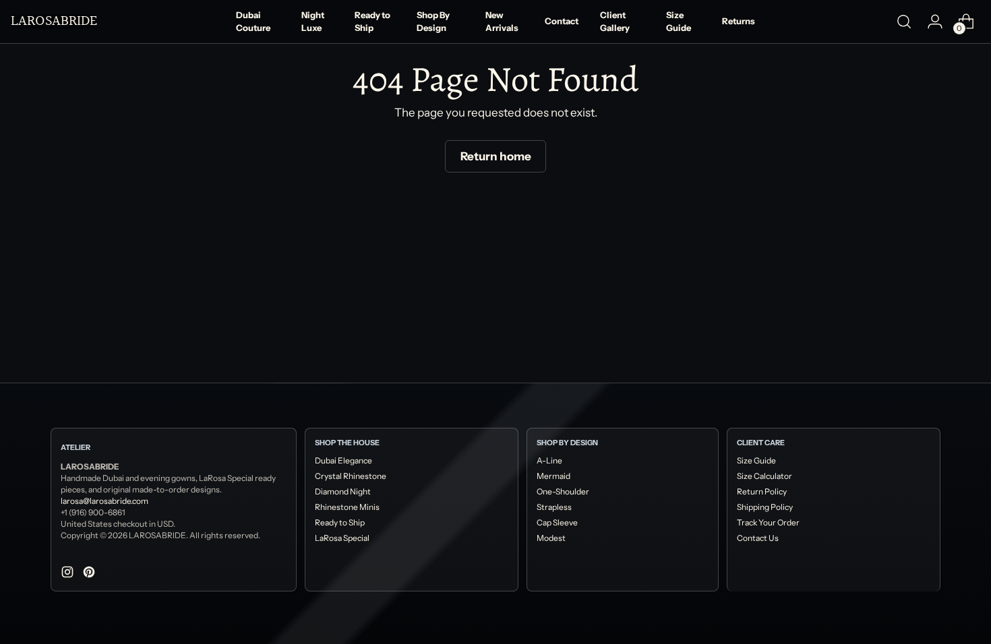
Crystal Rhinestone (350, 476)
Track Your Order (768, 522)
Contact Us (758, 538)
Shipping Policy (765, 507)
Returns (738, 20)
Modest (551, 538)
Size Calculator (764, 476)
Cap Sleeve (557, 522)
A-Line (549, 460)
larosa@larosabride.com (104, 501)
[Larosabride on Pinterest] (90, 574)
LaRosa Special (342, 538)
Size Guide (678, 21)
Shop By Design (433, 21)
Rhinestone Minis (347, 507)
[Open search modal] (904, 21)
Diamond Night (343, 491)
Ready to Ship (372, 21)
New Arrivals (501, 21)
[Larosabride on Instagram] (69, 574)
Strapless (554, 507)
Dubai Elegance (343, 460)
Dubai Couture (253, 21)
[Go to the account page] (935, 21)
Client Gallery (615, 21)
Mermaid (553, 476)
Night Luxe (312, 21)
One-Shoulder (563, 491)
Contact (561, 20)
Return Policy (762, 491)
